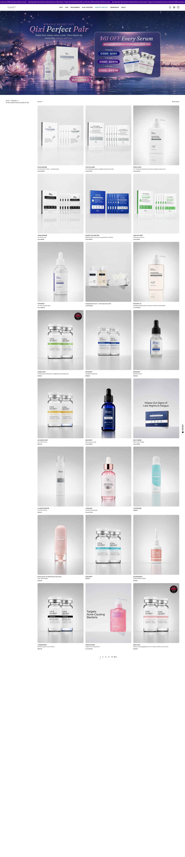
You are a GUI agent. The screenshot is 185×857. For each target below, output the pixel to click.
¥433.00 (40, 580)
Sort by (40, 101)
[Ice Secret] (11, 7)
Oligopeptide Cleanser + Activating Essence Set (98, 303)
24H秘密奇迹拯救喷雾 (43, 508)
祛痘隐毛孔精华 (42, 372)
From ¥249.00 (89, 305)
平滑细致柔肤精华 (42, 645)
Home (7, 100)
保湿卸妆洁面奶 (137, 167)
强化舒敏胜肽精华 (138, 576)
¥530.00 (40, 376)
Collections (14, 100)
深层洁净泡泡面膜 (90, 167)
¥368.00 (135, 510)
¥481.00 (40, 512)
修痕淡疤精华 (89, 576)
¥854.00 (40, 444)
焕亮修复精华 (88, 372)
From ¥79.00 (136, 444)
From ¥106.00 (41, 171)
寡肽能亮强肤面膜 (42, 235)
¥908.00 (87, 376)
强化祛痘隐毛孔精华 (43, 440)
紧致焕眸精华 (136, 372)
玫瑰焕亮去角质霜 (90, 645)
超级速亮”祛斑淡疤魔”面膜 (92, 235)
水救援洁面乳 (88, 508)
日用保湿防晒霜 (137, 508)
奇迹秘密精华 (41, 303)
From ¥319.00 (88, 444)
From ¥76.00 (88, 171)
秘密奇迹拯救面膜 (42, 167)
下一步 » (114, 657)
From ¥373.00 (89, 512)
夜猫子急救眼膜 (137, 440)
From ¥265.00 (41, 307)
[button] (66, 7)
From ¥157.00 (88, 649)
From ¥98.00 (41, 239)
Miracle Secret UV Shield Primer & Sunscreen (50, 576)
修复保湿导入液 (137, 303)
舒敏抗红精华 (136, 645)
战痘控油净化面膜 (138, 235)
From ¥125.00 (136, 171)
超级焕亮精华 (88, 440)
